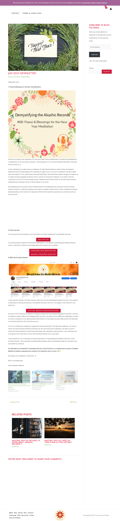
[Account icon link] (111, 9)
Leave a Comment (14, 77)
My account (25, 515)
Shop (25, 513)
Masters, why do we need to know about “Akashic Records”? (26, 442)
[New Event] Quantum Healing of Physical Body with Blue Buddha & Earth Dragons (19, 385)
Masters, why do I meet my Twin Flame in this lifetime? (58, 441)
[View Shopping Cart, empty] (106, 9)
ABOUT (11, 513)
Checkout (30, 513)
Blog (15, 513)
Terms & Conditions (15, 518)
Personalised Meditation (43, 251)
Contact (31, 515)
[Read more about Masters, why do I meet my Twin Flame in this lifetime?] (59, 428)
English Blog (25, 77)
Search (91, 68)
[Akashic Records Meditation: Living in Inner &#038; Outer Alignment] (43, 376)
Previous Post (13, 402)
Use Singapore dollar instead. (91, 3)
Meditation (43, 239)
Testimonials (12, 515)
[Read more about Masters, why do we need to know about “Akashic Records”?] (27, 428)
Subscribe (94, 54)
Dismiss (104, 3)
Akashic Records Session (43, 254)
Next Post (74, 402)
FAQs (19, 515)
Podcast (20, 513)
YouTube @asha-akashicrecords (43, 310)
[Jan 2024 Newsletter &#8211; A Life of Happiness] (67, 376)
